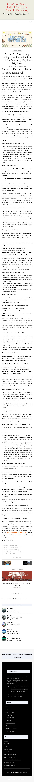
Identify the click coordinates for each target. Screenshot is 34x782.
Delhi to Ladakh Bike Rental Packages (12, 760)
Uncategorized (17, 50)
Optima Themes (22, 779)
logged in (12, 598)
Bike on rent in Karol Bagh (10, 757)
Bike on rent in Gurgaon (11, 728)
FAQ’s (7, 707)
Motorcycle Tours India (11, 731)
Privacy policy (9, 715)
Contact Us (6, 743)
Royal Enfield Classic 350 (9, 553)
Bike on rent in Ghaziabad (10, 754)
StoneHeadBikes (22, 66)
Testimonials (7, 752)
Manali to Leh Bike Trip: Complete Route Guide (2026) (13, 632)
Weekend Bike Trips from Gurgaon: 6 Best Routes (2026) (14, 639)
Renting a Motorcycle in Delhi (10, 549)
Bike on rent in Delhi (10, 723)
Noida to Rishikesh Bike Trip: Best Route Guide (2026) (13, 625)
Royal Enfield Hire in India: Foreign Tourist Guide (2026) (14, 618)
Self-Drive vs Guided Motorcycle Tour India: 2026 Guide (13, 611)
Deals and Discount (10, 720)
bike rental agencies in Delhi (10, 545)
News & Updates (8, 749)
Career (5, 746)
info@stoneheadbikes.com (16, 694)
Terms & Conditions (10, 712)
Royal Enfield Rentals (9, 762)
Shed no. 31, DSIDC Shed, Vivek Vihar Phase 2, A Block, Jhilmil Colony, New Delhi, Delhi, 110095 (20, 687)
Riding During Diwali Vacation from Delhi (13, 551)
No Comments (17, 557)
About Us (6, 741)
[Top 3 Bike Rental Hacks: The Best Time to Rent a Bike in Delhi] (28, 563)
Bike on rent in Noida (10, 725)
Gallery (7, 709)
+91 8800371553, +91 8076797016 (18, 691)
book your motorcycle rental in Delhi (12, 547)
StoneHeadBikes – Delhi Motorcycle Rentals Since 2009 (17, 7)
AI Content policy (10, 717)
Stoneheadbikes (14, 772)
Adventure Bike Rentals (9, 765)
